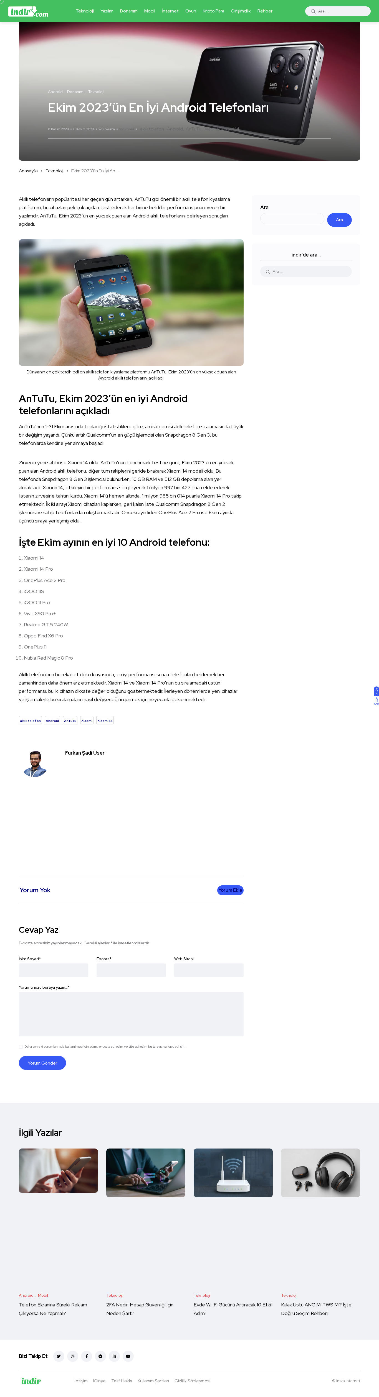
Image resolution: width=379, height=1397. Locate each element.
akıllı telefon (152, 129)
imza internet (348, 1380)
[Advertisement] (132, 824)
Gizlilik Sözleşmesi (192, 1381)
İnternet (170, 11)
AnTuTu (193, 129)
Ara (264, 207)
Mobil (149, 11)
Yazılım (106, 11)
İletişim (81, 1381)
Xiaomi (211, 129)
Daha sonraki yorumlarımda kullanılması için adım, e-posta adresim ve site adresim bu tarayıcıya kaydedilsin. (104, 1046)
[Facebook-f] (86, 1356)
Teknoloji (85, 11)
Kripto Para (213, 11)
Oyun (190, 11)
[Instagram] (72, 1356)
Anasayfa (28, 171)
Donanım (129, 11)
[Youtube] (128, 1356)
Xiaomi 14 (230, 129)
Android (175, 129)
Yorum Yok (127, 129)
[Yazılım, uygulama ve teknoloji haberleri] (28, 11)
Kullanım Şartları (153, 1381)
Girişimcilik (241, 11)
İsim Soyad (30, 958)
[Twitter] (58, 1356)
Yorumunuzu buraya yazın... (44, 987)
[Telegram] (100, 1356)
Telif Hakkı (121, 1381)
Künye (99, 1381)
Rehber (264, 11)
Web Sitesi (184, 958)
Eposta (104, 958)
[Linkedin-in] (114, 1356)
